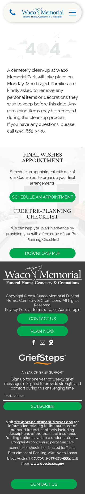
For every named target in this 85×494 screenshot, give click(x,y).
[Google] (51, 343)
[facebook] (34, 343)
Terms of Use (43, 309)
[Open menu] (72, 12)
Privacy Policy (17, 309)
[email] (42, 343)
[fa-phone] (12, 15)
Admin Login (69, 309)
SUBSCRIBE (42, 406)
